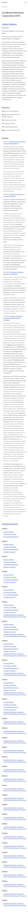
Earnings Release (8, 532)
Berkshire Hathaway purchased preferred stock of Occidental (12, 318)
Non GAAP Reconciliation (10, 537)
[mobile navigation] (25, 2)
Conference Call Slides (9, 534)
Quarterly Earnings (10, 524)
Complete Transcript (9, 552)
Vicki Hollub (5, 28)
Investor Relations (9, 24)
